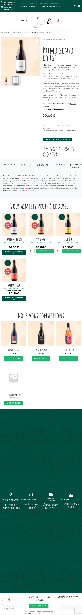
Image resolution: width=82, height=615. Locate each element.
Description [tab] (9, 164)
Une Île (68, 239)
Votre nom (62, 612)
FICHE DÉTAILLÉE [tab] (26, 165)
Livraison (45, 597)
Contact (38, 600)
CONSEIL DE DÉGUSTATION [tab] (43, 165)
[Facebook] (79, 6)
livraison (54, 6)
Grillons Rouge (14, 239)
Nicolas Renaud (31, 191)
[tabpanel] (41, 183)
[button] (22, 21)
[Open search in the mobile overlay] (27, 21)
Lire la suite (13, 359)
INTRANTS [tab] (60, 164)
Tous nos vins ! (20, 32)
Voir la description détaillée (53, 109)
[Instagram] (74, 6)
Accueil (5, 32)
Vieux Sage (41, 239)
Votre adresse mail (66, 603)
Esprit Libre (14, 285)
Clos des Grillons (70, 65)
